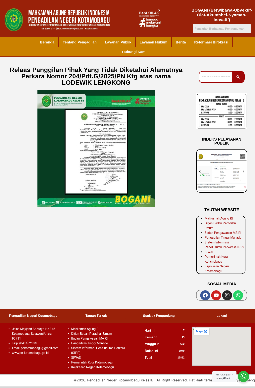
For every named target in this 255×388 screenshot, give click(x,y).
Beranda (47, 42)
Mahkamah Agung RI (219, 218)
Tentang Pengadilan (80, 42)
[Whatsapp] (238, 295)
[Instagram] (227, 295)
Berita (181, 42)
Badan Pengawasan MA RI (223, 233)
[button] (199, 171)
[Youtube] (216, 295)
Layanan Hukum (153, 42)
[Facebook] (205, 295)
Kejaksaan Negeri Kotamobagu (92, 367)
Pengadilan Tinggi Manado (223, 237)
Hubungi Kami (134, 52)
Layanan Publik (118, 42)
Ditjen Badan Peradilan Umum (91, 334)
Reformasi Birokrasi (211, 42)
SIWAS (209, 252)
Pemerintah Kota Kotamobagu (92, 362)
